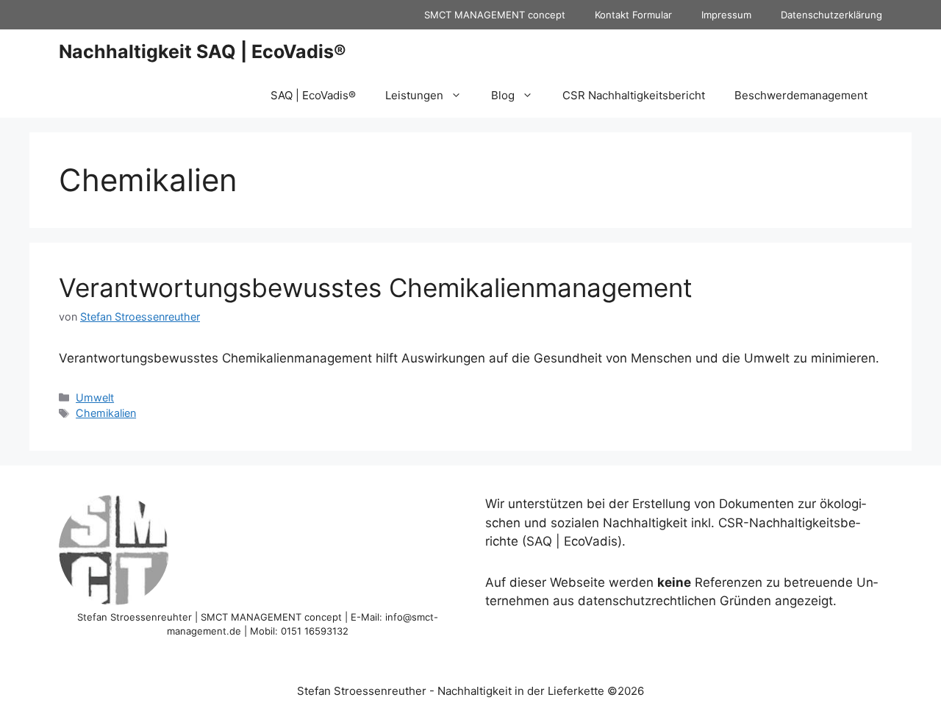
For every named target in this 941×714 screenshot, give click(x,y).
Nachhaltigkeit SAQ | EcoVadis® (202, 51)
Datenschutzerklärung (831, 15)
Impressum (726, 15)
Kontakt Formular (633, 15)
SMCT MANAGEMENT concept (494, 15)
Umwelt (95, 397)
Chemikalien (106, 413)
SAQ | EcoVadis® (313, 95)
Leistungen (414, 95)
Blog (503, 95)
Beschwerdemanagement (800, 95)
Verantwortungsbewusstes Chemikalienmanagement (376, 287)
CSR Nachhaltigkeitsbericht (633, 95)
